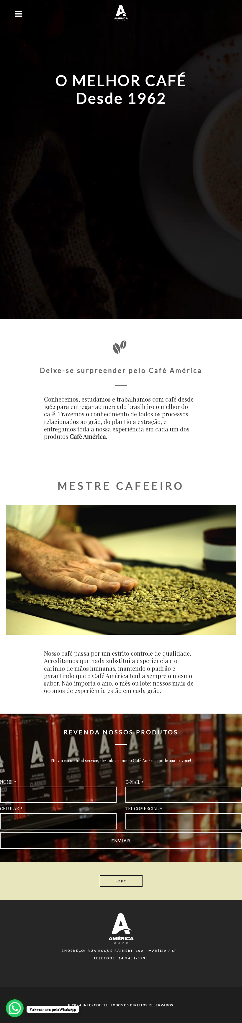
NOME (8, 782)
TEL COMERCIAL (143, 808)
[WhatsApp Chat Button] (15, 1008)
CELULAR (11, 808)
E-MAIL (134, 782)
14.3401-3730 (133, 958)
